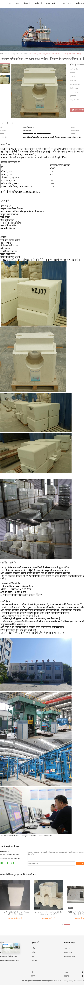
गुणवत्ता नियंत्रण (66, 3)
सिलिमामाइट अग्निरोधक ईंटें (11, 836)
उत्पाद (17, 3)
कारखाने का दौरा (51, 3)
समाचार (33, 976)
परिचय (33, 948)
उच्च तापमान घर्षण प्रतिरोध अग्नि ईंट (15, 912)
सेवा (33, 956)
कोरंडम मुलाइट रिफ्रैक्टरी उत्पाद (8, 956)
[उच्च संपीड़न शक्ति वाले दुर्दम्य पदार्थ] (48, 894)
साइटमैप (66, 976)
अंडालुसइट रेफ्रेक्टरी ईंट (29, 836)
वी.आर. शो (27, 3)
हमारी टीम (34, 960)
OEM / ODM (68, 952)
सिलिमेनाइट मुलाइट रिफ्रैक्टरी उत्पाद (9, 960)
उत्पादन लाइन (67, 948)
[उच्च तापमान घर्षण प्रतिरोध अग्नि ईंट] (15, 894)
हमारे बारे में (38, 3)
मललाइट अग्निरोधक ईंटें (45, 836)
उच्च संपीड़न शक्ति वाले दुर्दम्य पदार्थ (48, 912)
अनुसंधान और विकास (69, 956)
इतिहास (34, 952)
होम (33, 972)
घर (10, 3)
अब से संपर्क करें (16, 918)
